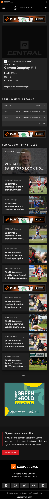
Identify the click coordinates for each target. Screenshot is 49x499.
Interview (10, 152)
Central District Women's (20, 61)
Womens (8, 356)
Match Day (9, 180)
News (7, 200)
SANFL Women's (11, 337)
